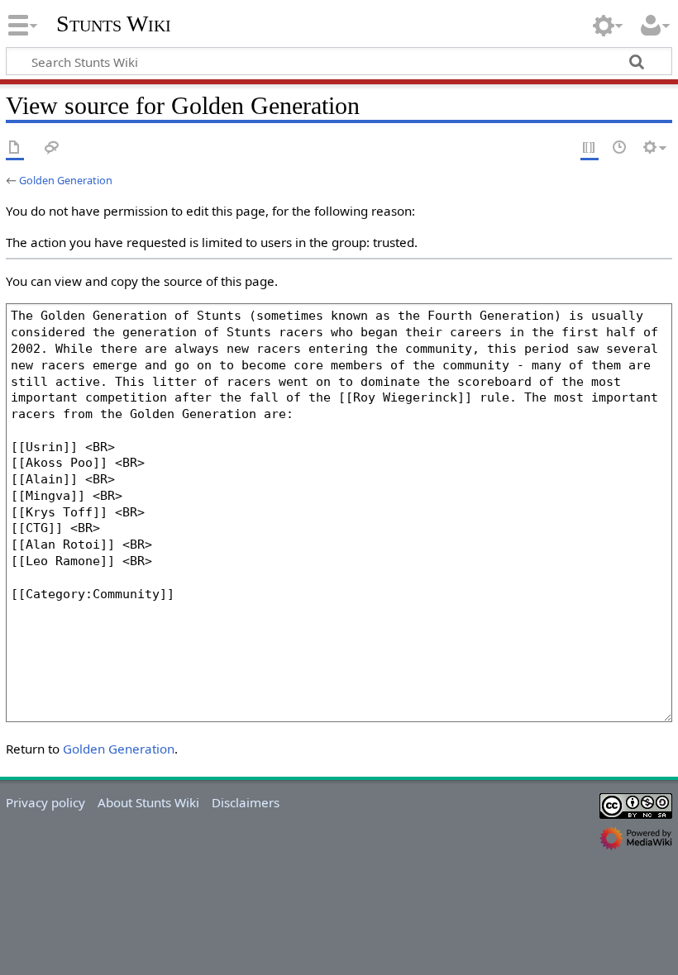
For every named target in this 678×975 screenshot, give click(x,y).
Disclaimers (245, 802)
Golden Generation (65, 180)
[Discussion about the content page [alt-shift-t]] (52, 148)
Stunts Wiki (113, 24)
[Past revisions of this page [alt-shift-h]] (620, 148)
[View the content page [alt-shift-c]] (15, 148)
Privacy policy (45, 802)
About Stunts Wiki (148, 802)
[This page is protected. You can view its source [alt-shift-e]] (589, 148)
